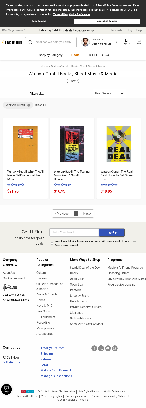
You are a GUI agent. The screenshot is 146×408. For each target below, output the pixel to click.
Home (44, 66)
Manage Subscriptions (56, 376)
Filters (33, 93)
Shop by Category (51, 55)
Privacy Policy (103, 5)
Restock (75, 290)
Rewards (116, 30)
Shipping (47, 354)
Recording (43, 322)
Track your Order (52, 348)
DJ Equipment (45, 317)
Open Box (76, 284)
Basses (41, 278)
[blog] (17, 287)
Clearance (76, 312)
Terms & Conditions (27, 396)
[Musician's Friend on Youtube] (108, 348)
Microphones (45, 328)
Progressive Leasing (121, 284)
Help (139, 30)
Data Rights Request (89, 391)
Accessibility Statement (116, 396)
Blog (129, 30)
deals (68, 30)
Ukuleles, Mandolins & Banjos (49, 286)
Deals (75, 55)
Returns (46, 359)
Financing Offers (118, 273)
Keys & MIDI (44, 305)
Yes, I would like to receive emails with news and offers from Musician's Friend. (95, 243)
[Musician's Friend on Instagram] (114, 348)
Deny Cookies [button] (39, 21)
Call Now (12, 360)
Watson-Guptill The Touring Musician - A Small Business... (72, 175)
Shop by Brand (79, 296)
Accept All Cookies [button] (107, 21)
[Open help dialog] (6, 389)
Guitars (41, 273)
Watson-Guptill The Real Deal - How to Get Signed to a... (117, 175)
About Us (9, 273)
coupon (80, 30)
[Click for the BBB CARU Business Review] (27, 391)
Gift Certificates (80, 318)
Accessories (44, 334)
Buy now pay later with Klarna (125, 279)
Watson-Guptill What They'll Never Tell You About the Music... (25, 175)
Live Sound (43, 311)
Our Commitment (14, 278)
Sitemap (96, 396)
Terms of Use (60, 14)
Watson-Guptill (59, 66)
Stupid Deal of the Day (85, 267)
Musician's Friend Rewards (125, 267)
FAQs (44, 365)
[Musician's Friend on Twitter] (101, 348)
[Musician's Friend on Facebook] (94, 348)
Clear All (40, 105)
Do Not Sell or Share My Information (56, 391)
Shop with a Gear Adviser (86, 324)
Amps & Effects (47, 294)
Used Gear (77, 279)
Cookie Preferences (79, 14)
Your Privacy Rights (51, 396)
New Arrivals (78, 301)
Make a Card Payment (56, 370)
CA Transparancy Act (77, 396)
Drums (40, 300)
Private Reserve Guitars (86, 307)
